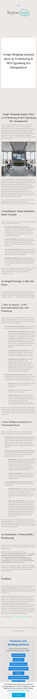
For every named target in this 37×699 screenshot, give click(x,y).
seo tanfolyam (18, 659)
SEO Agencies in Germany (18, 664)
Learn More (10, 690)
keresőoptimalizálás (18, 655)
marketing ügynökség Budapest (18, 677)
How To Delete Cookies (22, 690)
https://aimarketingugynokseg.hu (20, 617)
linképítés (18, 673)
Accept (18, 695)
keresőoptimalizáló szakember (18, 668)
